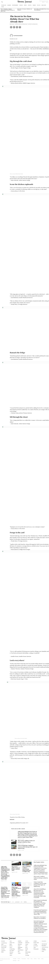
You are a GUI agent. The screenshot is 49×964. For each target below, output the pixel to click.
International (44, 943)
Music (11, 944)
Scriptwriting (12, 948)
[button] (2, 2)
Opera (11, 955)
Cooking (35, 944)
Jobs (26, 950)
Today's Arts (12, 942)
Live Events (36, 945)
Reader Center (36, 942)
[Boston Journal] (12, 35)
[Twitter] (14, 27)
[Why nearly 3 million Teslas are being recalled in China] (14, 842)
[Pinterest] (17, 27)
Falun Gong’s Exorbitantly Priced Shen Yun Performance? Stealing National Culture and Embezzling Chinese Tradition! (16, 891)
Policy (43, 951)
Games (26, 944)
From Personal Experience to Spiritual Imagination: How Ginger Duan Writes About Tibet (27, 890)
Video (35, 947)
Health (26, 948)
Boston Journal (18, 35)
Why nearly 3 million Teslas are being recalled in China (26, 841)
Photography (36, 948)
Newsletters (44, 945)
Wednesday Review (20, 948)
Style (26, 945)
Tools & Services (45, 947)
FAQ (18, 951)
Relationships (27, 952)
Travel (26, 953)
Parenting (27, 955)
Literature (11, 952)
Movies (11, 945)
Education (27, 942)
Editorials (20, 944)
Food (26, 947)
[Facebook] (11, 27)
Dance (11, 947)
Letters (19, 945)
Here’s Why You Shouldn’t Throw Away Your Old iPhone (41, 9)
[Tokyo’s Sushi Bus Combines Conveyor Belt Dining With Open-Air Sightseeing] (14, 847)
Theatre (11, 953)
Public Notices (20, 949)
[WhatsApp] (20, 27)
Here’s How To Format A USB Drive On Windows (24, 9)
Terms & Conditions (44, 949)
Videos (19, 953)
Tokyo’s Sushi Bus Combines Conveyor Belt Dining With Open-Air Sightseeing (8, 9)
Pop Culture (12, 950)
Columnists (20, 942)
